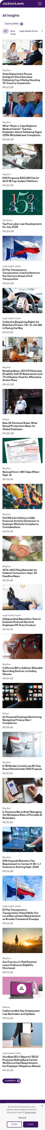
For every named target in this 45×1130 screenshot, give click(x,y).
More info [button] (22, 1118)
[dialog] (22, 1116)
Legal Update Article (29, 31)
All (5, 31)
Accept (31, 1124)
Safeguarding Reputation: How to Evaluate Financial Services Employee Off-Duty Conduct (21, 622)
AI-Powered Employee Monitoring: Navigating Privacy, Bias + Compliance (22, 720)
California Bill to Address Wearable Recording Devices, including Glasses (22, 671)
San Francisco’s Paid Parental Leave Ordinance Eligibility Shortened (19, 965)
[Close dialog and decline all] (42, 1106)
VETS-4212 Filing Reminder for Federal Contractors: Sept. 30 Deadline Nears (19, 573)
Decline (14, 1124)
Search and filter (12, 24)
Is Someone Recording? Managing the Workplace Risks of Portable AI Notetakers (22, 815)
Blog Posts (13, 32)
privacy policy (30, 1113)
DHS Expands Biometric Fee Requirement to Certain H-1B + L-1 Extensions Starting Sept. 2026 (21, 864)
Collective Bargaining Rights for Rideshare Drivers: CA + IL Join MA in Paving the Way (22, 325)
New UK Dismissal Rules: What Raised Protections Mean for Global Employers (19, 426)
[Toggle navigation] (39, 3)
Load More (10, 1081)
